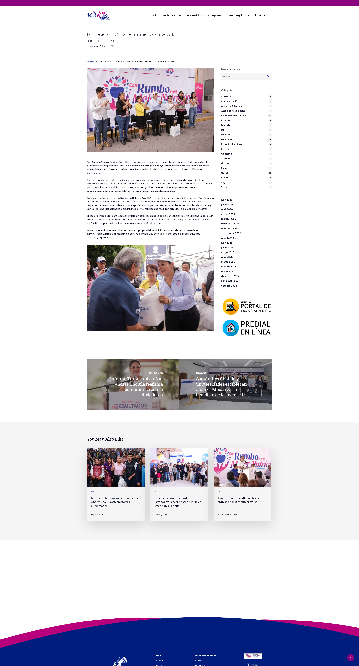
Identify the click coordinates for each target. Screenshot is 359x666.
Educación (227, 139)
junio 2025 (227, 247)
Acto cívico (227, 96)
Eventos (225, 149)
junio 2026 (227, 204)
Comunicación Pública (234, 115)
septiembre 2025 (231, 233)
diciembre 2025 (230, 223)
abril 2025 (227, 257)
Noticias (159, 660)
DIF (112, 46)
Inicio (90, 61)
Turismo (226, 187)
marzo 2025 (228, 262)
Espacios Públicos (231, 144)
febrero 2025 (228, 266)
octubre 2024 (229, 285)
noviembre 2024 (230, 281)
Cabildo (199, 660)
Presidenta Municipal (206, 655)
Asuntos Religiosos (232, 106)
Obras (224, 173)
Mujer (224, 168)
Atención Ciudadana (233, 110)
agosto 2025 (228, 238)
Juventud (226, 158)
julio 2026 (226, 199)
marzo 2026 (228, 214)
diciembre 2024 (230, 276)
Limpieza (226, 163)
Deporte (226, 125)
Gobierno (226, 153)
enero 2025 (227, 271)
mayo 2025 (227, 252)
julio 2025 (226, 242)
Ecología (226, 134)
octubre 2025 (229, 228)
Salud (224, 177)
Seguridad (227, 182)
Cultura (225, 120)
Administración (230, 101)
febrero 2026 (228, 219)
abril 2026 (227, 209)
